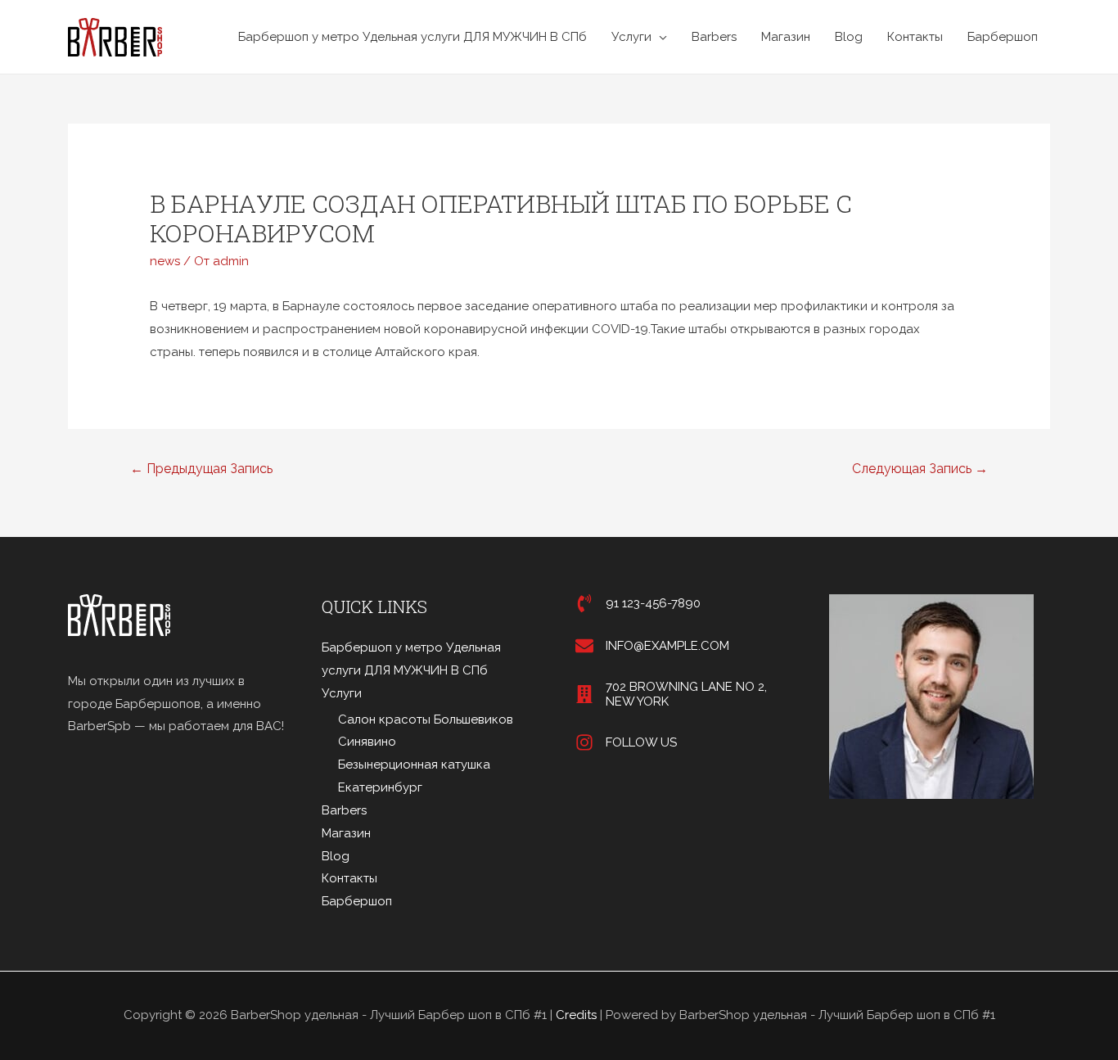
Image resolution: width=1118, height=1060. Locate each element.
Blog (849, 36)
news (165, 261)
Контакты (915, 36)
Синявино (367, 741)
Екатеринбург (380, 787)
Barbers (714, 36)
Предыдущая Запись (201, 468)
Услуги (631, 36)
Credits (576, 1015)
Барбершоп (1002, 36)
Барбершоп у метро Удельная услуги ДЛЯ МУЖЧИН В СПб (412, 36)
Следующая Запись (920, 468)
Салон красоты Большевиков (425, 719)
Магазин (785, 36)
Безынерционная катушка (414, 764)
